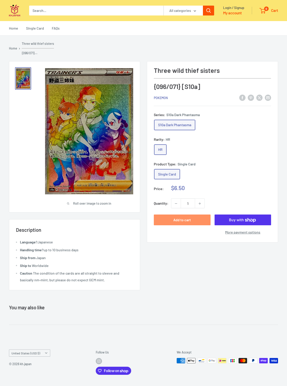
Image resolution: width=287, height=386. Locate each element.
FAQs (56, 28)
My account (232, 13)
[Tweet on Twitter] (259, 97)
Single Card (35, 28)
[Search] (208, 10)
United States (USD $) (25, 353)
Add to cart (182, 220)
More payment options (242, 232)
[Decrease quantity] (176, 203)
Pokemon (161, 98)
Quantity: (161, 203)
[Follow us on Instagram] (99, 361)
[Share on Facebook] (242, 97)
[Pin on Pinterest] (251, 97)
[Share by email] (268, 97)
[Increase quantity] (199, 203)
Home (13, 28)
